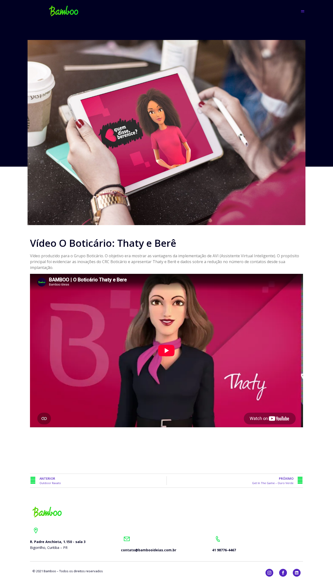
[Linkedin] (297, 573)
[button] (302, 11)
